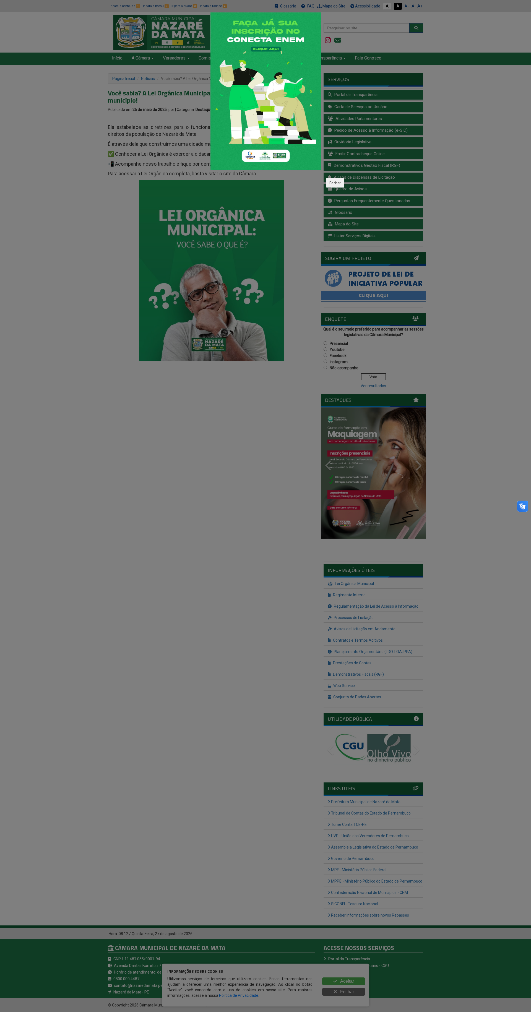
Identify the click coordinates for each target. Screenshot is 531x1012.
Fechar (335, 183)
